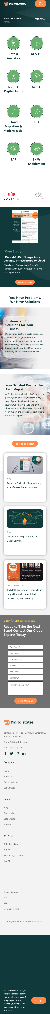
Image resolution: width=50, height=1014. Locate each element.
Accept (38, 1000)
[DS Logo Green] (18, 720)
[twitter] (11, 753)
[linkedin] (23, 753)
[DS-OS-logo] (15, 2)
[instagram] (17, 753)
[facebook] (5, 753)
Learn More (7, 22)
